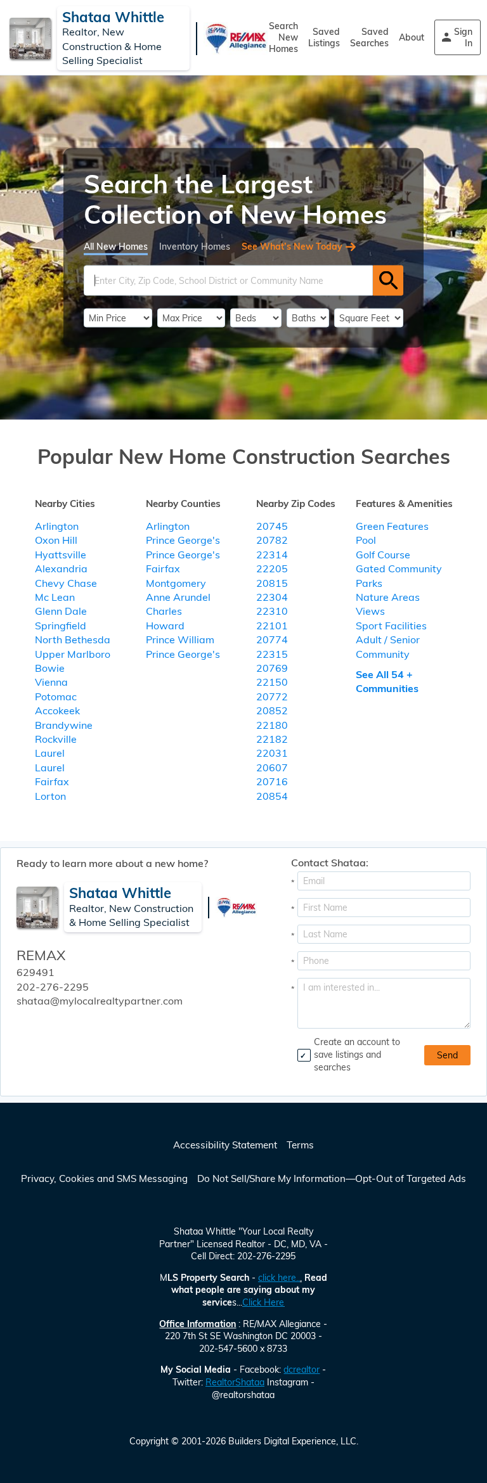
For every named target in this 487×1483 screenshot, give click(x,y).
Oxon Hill (56, 540)
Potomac (56, 696)
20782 (272, 540)
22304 (272, 597)
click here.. (279, 1277)
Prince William (180, 639)
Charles (164, 611)
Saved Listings (324, 37)
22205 (272, 568)
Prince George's (183, 540)
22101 (272, 625)
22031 (272, 753)
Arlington (57, 526)
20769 (272, 668)
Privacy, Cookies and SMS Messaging (104, 1178)
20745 (272, 526)
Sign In (463, 37)
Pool (366, 540)
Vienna (51, 682)
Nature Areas (388, 597)
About (411, 37)
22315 (272, 654)
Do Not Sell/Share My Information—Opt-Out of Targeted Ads (331, 1178)
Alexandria (61, 568)
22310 (272, 611)
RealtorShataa (234, 1382)
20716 (272, 781)
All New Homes (116, 246)
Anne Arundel (178, 597)
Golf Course (383, 554)
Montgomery (176, 583)
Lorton (50, 796)
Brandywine (64, 725)
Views (370, 611)
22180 (272, 725)
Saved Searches (369, 37)
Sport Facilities (391, 625)
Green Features (392, 526)
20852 (272, 710)
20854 (272, 796)
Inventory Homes (194, 246)
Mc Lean (55, 597)
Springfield (60, 625)
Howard (165, 625)
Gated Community (399, 568)
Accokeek (57, 710)
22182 (272, 739)
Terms (300, 1145)
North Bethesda (72, 639)
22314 (272, 554)
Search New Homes (283, 37)
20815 (272, 583)
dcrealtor (301, 1369)
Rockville (56, 739)
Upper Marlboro (72, 654)
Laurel (50, 753)
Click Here (263, 1302)
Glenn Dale (61, 611)
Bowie (50, 668)
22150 (272, 682)
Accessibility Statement (225, 1145)
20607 (272, 767)
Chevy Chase (66, 583)
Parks (369, 583)
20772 (272, 696)
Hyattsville (60, 554)
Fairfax (52, 781)
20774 (272, 639)
